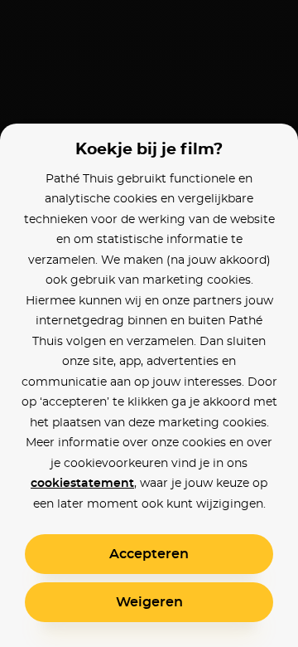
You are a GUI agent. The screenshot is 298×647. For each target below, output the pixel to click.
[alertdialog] (149, 323)
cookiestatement (82, 483)
